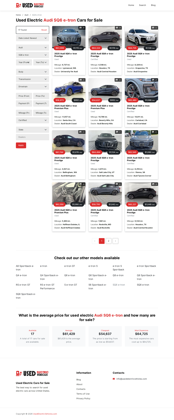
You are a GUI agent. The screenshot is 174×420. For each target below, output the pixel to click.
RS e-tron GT (23, 284)
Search (142, 5)
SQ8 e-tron (143, 284)
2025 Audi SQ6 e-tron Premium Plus (65, 107)
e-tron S (93, 266)
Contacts (80, 389)
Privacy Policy (83, 398)
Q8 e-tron (118, 275)
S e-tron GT (70, 284)
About (79, 384)
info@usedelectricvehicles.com (131, 379)
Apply (21, 145)
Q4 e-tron (21, 275)
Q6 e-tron (69, 275)
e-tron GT (69, 266)
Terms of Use (83, 393)
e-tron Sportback (146, 266)
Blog (153, 5)
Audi (26, 15)
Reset (44, 30)
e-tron (43, 266)
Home (131, 5)
